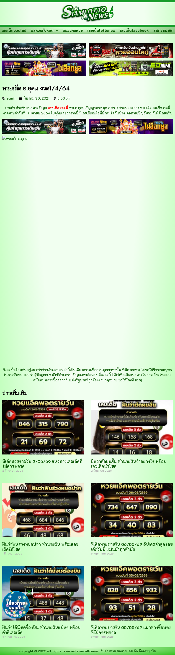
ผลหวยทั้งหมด (42, 30)
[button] (29, 591)
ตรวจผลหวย (73, 30)
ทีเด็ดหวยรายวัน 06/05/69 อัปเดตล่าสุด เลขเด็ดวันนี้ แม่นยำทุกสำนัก (132, 546)
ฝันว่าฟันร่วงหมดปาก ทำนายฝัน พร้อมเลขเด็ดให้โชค (40, 546)
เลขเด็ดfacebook (134, 30)
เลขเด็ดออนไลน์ (14, 30)
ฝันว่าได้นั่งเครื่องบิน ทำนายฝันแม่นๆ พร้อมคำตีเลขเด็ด (41, 630)
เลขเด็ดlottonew (101, 30)
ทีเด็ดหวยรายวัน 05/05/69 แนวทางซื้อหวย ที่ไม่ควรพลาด (131, 630)
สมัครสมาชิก (163, 30)
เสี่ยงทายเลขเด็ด (16, 605)
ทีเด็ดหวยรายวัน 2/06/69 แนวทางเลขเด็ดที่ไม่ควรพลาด (42, 464)
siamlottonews (88, 651)
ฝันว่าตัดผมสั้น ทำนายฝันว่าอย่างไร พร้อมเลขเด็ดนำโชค (128, 464)
